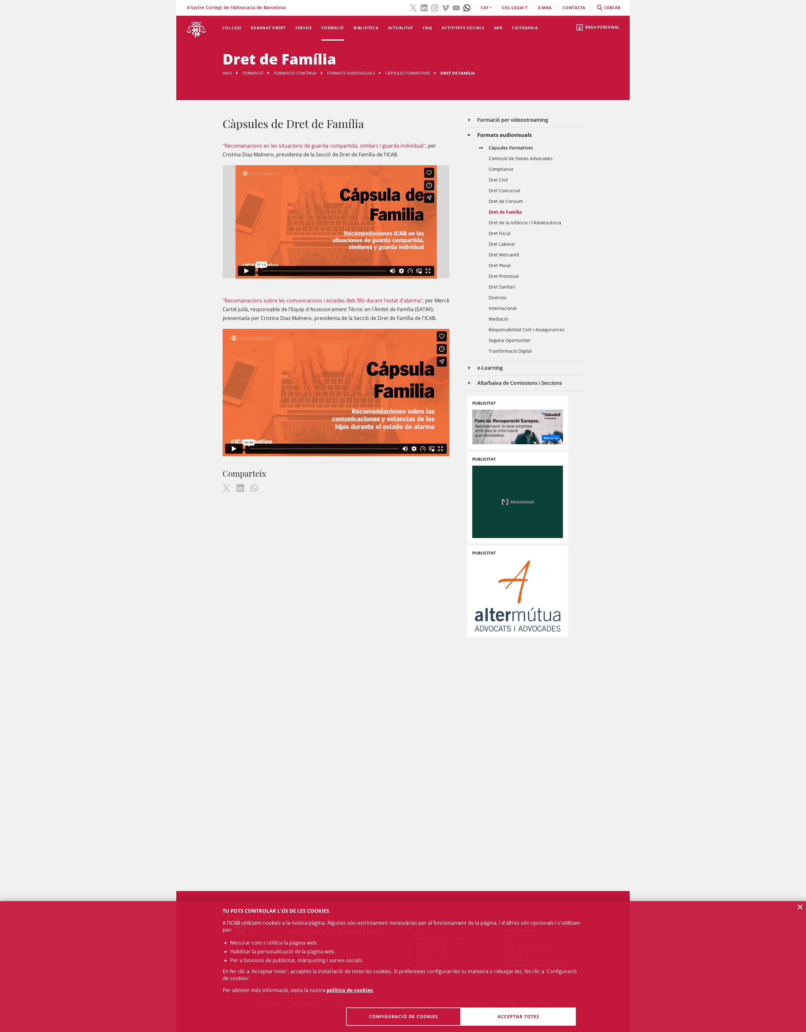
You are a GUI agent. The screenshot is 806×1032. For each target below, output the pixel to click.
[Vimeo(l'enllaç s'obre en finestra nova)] (445, 7)
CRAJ (427, 28)
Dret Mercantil (504, 255)
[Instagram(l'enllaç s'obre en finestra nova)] (434, 7)
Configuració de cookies (403, 1016)
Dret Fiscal (500, 233)
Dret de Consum (506, 201)
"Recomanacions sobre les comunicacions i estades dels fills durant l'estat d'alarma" (323, 300)
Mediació (498, 319)
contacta (574, 7)
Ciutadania (525, 28)
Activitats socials (463, 28)
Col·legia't (514, 7)
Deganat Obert (268, 28)
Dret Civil (498, 180)
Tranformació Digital (510, 351)
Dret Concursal (504, 191)
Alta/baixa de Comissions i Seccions (519, 382)
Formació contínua (295, 73)
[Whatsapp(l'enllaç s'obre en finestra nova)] (466, 7)
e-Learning (490, 367)
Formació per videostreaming (512, 119)
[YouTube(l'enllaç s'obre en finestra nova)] (456, 7)
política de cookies (349, 990)
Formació (332, 28)
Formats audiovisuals (351, 73)
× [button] (800, 906)
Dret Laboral (502, 244)
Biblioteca (366, 28)
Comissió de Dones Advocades (521, 158)
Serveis (303, 28)
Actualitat (400, 28)
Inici (227, 73)
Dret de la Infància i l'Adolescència (525, 223)
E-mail (545, 7)
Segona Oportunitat (509, 340)
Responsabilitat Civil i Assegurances (527, 330)
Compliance (501, 169)
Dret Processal (504, 276)
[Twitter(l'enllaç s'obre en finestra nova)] (413, 7)
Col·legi (231, 28)
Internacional (503, 308)
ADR (498, 28)
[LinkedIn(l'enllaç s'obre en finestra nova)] (424, 7)
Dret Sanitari (502, 287)
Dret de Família (505, 212)
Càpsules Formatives (407, 73)
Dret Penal (500, 265)
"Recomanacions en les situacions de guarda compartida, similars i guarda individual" (324, 145)
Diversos (498, 297)
